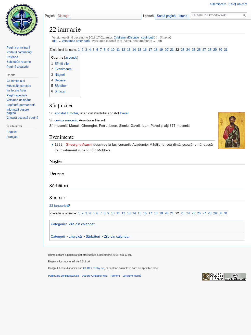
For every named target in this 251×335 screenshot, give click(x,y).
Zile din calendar (82, 224)
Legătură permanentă (21, 105)
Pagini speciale (17, 95)
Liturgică (75, 236)
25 (193, 50)
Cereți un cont (237, 4)
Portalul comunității (19, 52)
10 (112, 50)
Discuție (133, 37)
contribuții (147, 37)
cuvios (59, 120)
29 (215, 50)
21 (172, 50)
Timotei (72, 113)
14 (134, 50)
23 (182, 50)
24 (188, 50)
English (12, 132)
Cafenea (12, 57)
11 (118, 50)
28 (209, 50)
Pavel (124, 113)
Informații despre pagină (18, 111)
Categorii (58, 236)
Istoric (182, 16)
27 (204, 50)
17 (150, 50)
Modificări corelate (19, 86)
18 (155, 50)
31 (225, 50)
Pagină (50, 16)
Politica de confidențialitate (63, 275)
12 (123, 50)
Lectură (148, 16)
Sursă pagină (166, 16)
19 (161, 50)
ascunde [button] (71, 57)
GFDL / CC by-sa (93, 268)
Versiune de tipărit (19, 100)
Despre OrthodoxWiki (94, 275)
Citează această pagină (22, 117)
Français (12, 137)
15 (139, 50)
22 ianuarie (58, 205)
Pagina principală (18, 47)
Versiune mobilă (132, 275)
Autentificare (218, 4)
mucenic (71, 120)
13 (128, 50)
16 (145, 50)
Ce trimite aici (16, 81)
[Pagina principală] (21, 19)
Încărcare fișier (16, 90)
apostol (60, 113)
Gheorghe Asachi (79, 144)
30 (220, 50)
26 (199, 50)
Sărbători (93, 236)
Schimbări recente (19, 62)
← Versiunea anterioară (74, 40)
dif (54, 40)
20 (166, 50)
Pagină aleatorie (18, 66)
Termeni (115, 275)
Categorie (58, 224)
